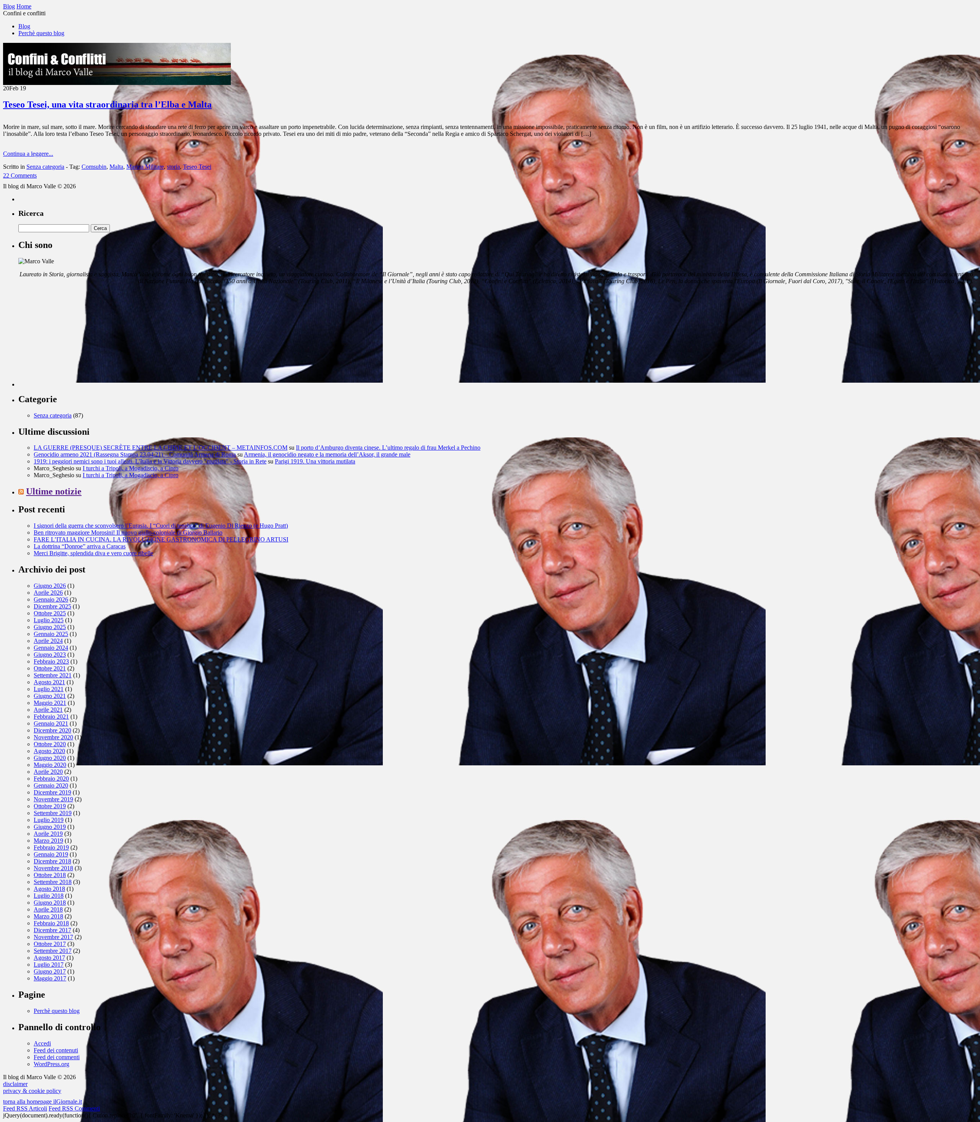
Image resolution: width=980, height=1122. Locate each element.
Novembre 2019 (53, 799)
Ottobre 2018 (50, 875)
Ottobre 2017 (50, 944)
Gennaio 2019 (51, 854)
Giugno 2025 (50, 627)
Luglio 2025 (49, 620)
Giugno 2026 (50, 585)
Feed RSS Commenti (74, 1108)
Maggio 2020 (50, 765)
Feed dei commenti (57, 1057)
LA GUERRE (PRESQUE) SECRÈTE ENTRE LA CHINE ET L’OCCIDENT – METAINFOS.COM (160, 447)
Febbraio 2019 (51, 847)
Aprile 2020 (48, 771)
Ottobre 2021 (50, 668)
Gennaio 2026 (51, 599)
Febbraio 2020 (51, 778)
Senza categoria (45, 166)
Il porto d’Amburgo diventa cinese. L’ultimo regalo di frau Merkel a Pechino (388, 447)
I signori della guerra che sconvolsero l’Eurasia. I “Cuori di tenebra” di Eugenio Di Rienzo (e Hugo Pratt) (161, 525)
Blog (24, 26)
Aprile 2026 (48, 592)
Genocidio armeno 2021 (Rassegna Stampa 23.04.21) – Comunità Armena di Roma (135, 454)
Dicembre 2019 (52, 792)
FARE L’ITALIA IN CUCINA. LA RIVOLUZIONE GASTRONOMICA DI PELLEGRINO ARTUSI (161, 539)
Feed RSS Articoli (25, 1108)
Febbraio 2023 (51, 661)
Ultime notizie (54, 491)
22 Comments (20, 175)
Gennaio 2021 (51, 723)
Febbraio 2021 (51, 716)
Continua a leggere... (28, 153)
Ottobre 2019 (50, 806)
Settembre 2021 (53, 675)
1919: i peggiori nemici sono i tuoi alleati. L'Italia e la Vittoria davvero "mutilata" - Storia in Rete (150, 461)
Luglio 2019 (49, 820)
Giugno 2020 (50, 758)
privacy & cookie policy (32, 1091)
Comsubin (94, 166)
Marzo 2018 (48, 916)
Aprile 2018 (48, 909)
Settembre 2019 (53, 813)
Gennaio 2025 (51, 634)
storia (173, 166)
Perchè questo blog (41, 33)
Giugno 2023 (50, 654)
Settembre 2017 (53, 951)
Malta (116, 166)
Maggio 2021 (50, 703)
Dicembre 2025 (52, 606)
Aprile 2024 (48, 641)
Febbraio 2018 (51, 923)
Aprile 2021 (48, 709)
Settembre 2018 (53, 882)
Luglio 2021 (49, 689)
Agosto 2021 (49, 682)
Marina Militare (145, 166)
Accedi (42, 1043)
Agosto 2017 (49, 957)
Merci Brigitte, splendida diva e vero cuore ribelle (93, 553)
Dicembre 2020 (52, 730)
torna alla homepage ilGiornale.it (42, 1101)
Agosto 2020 (49, 751)
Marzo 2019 (48, 840)
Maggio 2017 (50, 978)
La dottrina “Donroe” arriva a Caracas (80, 546)
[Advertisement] (75, 339)
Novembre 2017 (53, 937)
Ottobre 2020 (50, 744)
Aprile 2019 (48, 833)
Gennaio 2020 (51, 785)
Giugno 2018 (50, 902)
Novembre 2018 (53, 868)
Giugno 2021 (50, 696)
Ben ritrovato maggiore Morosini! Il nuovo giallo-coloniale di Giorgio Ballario (128, 532)
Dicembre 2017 (52, 930)
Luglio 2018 (49, 895)
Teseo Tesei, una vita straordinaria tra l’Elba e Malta (107, 104)
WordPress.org (51, 1064)
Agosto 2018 (49, 889)
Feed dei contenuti (56, 1050)
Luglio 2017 (49, 964)
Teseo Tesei (197, 166)
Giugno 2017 (50, 971)
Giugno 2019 (50, 827)
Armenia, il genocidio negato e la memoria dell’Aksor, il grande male (327, 454)
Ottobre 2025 (50, 613)
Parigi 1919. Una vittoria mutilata (315, 461)
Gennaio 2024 (51, 647)
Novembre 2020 (53, 737)
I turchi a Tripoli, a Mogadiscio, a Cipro (130, 468)
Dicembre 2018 (52, 861)
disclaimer (15, 1084)
